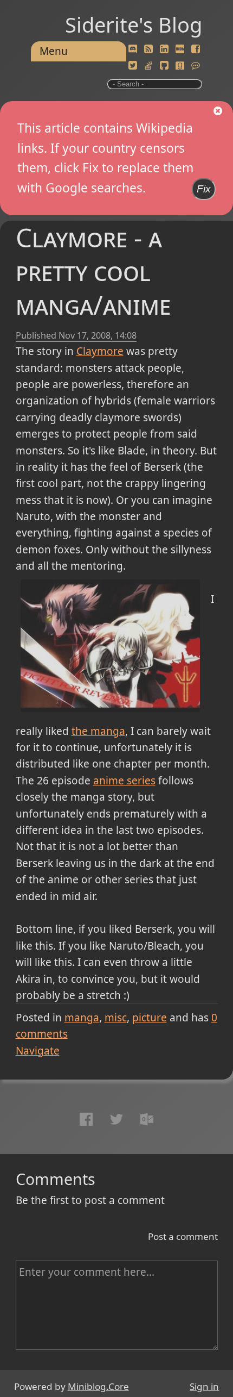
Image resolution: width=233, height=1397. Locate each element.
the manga (98, 731)
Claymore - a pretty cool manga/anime (93, 271)
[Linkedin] (164, 49)
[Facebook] (195, 49)
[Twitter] (132, 65)
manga (81, 1018)
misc (116, 1018)
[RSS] (148, 49)
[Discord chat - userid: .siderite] (133, 49)
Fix (204, 189)
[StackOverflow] (148, 65)
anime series (124, 781)
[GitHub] (164, 65)
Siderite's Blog (133, 24)
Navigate (38, 1051)
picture (149, 1018)
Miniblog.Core (98, 1386)
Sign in (204, 1386)
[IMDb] (179, 49)
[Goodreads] (179, 65)
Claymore (100, 351)
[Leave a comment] (195, 65)
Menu (54, 51)
